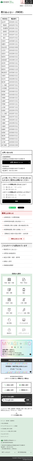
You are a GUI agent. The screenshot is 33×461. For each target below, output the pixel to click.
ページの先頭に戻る (16, 415)
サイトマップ (5, 436)
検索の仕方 (29, 403)
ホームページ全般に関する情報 (9, 431)
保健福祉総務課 (8, 265)
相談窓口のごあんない (10, 249)
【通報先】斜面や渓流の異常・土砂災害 (16, 233)
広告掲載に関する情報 (7, 428)
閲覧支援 (27, 2)
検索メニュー (31, 2)
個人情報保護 (5, 423)
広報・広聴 (27, 408)
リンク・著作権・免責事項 (8, 420)
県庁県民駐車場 (22, 452)
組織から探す (8, 261)
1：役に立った (8, 187)
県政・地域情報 (11, 408)
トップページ (4, 408)
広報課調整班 (6, 156)
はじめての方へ (5, 434)
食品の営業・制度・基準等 (12, 257)
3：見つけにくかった (10, 197)
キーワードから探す (8, 396)
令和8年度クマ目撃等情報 (11, 217)
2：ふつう (18, 187)
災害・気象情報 (22, 2)
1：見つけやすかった (10, 195)
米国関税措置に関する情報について (14, 229)
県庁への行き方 (6, 452)
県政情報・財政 (19, 408)
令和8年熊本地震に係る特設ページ (14, 221)
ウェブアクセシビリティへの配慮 (9, 426)
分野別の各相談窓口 (10, 253)
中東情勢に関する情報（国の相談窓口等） (17, 225)
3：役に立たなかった (10, 189)
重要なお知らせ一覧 (16, 238)
